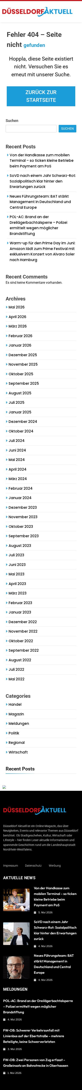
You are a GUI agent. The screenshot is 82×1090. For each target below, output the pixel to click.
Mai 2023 (16, 574)
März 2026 (18, 326)
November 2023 (23, 516)
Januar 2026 (20, 345)
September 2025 (24, 383)
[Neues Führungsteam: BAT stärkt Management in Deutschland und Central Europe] (16, 967)
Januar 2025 (20, 412)
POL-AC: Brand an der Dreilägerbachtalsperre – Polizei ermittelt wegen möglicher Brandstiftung (38, 225)
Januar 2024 (20, 497)
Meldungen (19, 723)
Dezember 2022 (23, 621)
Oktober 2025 (21, 374)
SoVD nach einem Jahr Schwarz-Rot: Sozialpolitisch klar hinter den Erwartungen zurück (43, 181)
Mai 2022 (16, 679)
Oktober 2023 (21, 526)
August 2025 (20, 393)
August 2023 (20, 545)
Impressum (10, 865)
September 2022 (24, 650)
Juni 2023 (17, 564)
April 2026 (17, 316)
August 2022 (20, 660)
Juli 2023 (16, 555)
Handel (15, 704)
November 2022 (23, 631)
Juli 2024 (17, 440)
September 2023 (24, 536)
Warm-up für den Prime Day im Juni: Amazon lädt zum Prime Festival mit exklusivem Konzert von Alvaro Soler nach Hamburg (42, 251)
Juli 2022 (16, 669)
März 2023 (17, 593)
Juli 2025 (16, 402)
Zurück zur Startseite (41, 96)
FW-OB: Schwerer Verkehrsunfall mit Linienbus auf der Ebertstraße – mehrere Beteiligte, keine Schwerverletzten (33, 1036)
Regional (17, 742)
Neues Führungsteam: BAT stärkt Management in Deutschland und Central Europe (40, 202)
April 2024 (17, 469)
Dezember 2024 (23, 421)
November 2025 (23, 364)
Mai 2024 (17, 459)
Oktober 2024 (21, 431)
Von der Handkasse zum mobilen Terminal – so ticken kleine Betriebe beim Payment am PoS (42, 161)
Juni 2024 (17, 450)
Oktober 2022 (21, 640)
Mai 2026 (17, 307)
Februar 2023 (20, 602)
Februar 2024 (21, 488)
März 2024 (18, 478)
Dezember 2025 (23, 354)
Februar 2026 (20, 335)
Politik (14, 733)
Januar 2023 (20, 612)
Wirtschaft (18, 752)
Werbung (55, 865)
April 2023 (17, 583)
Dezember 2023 (23, 507)
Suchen (12, 120)
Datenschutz (33, 865)
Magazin (16, 714)
